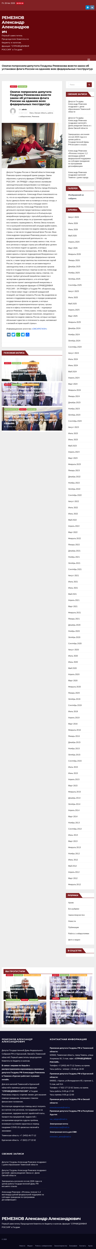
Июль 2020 (73, 656)
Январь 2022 (74, 545)
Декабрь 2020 (74, 625)
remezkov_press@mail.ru (60, 1137)
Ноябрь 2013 (74, 823)
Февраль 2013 (74, 847)
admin (24, 109)
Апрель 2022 (73, 526)
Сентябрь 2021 (75, 569)
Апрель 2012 (73, 872)
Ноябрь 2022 (74, 483)
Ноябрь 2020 (74, 631)
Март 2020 (73, 681)
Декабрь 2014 (74, 798)
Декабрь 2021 (74, 551)
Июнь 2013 (73, 835)
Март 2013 (73, 841)
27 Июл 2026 (59, 1020)
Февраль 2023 (74, 464)
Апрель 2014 (73, 810)
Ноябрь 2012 (74, 854)
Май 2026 (72, 236)
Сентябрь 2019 (75, 705)
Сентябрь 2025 (75, 285)
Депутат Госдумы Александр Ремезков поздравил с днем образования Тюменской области (28, 370)
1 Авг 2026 (10, 402)
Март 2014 (73, 817)
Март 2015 (73, 786)
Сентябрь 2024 (75, 347)
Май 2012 (72, 866)
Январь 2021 (74, 619)
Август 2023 (73, 427)
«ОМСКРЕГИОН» (39, 329)
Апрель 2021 (73, 600)
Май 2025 (72, 304)
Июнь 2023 (73, 440)
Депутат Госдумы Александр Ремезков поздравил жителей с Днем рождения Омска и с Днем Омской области (31, 393)
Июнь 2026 (73, 229)
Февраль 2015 (74, 792)
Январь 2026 (74, 260)
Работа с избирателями (30, 363)
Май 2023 (72, 446)
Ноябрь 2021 (74, 557)
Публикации (22, 86)
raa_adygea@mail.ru (58, 1119)
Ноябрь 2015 (74, 749)
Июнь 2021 (73, 588)
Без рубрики (73, 909)
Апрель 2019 (73, 718)
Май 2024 (72, 372)
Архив (71, 903)
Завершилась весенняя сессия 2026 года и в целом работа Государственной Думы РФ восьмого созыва (30, 418)
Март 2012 (73, 878)
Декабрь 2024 (74, 328)
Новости (14, 86)
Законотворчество (11, 409)
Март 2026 (73, 248)
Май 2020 (72, 668)
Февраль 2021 (74, 613)
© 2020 (4, 1239)
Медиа (29, 1246)
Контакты (82, 1246)
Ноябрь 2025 (74, 273)
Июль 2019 (73, 711)
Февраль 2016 (74, 730)
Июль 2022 (73, 508)
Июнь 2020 (73, 662)
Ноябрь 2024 (74, 335)
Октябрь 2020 (74, 637)
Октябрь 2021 (74, 563)
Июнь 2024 (73, 365)
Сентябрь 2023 (75, 421)
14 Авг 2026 (11, 377)
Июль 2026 (73, 223)
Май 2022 (72, 520)
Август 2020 (73, 650)
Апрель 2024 (73, 378)
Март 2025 (73, 316)
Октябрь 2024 (74, 341)
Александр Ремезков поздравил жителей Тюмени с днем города (78, 174)
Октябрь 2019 (74, 699)
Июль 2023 (73, 433)
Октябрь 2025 (74, 279)
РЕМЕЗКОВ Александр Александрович (15, 24)
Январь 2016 (74, 736)
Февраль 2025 (74, 322)
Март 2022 (73, 532)
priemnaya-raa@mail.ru (59, 1127)
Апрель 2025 (73, 310)
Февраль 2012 (74, 884)
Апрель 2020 (73, 674)
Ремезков (35, 116)
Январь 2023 (74, 470)
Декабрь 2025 (74, 267)
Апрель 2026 (73, 242)
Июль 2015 (73, 767)
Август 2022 (73, 501)
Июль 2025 (73, 297)
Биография (73, 1246)
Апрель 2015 (73, 779)
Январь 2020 (74, 693)
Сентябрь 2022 (75, 495)
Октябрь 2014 (74, 804)
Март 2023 (73, 458)
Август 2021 (73, 576)
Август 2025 (73, 291)
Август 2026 (73, 217)
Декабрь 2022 (74, 477)
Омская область (40, 113)
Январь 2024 (74, 396)
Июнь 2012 (73, 860)
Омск (31, 113)
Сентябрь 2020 (75, 643)
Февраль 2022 (74, 538)
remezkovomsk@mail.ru (60, 1108)
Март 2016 (73, 724)
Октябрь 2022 (74, 489)
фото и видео (74, 940)
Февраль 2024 (74, 390)
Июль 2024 (73, 359)
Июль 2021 (73, 582)
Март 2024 (73, 384)
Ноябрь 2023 (74, 409)
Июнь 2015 (73, 773)
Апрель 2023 (73, 452)
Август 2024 (73, 353)
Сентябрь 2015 (75, 761)
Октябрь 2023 (74, 415)
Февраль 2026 (74, 254)
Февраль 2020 (74, 687)
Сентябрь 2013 (75, 829)
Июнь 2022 (73, 514)
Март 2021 (73, 606)
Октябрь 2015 (74, 755)
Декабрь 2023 (74, 403)
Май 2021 (72, 594)
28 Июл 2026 (11, 427)
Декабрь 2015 (74, 742)
